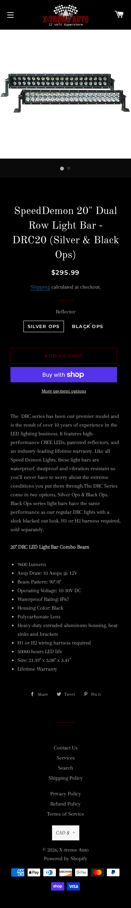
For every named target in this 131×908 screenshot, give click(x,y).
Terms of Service (65, 814)
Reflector (65, 311)
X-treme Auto (74, 850)
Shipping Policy (66, 778)
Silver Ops (44, 326)
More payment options (64, 391)
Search (65, 768)
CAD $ (62, 833)
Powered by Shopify (65, 858)
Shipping (40, 287)
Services (66, 758)
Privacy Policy (65, 794)
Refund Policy (65, 804)
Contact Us (66, 748)
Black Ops (87, 326)
